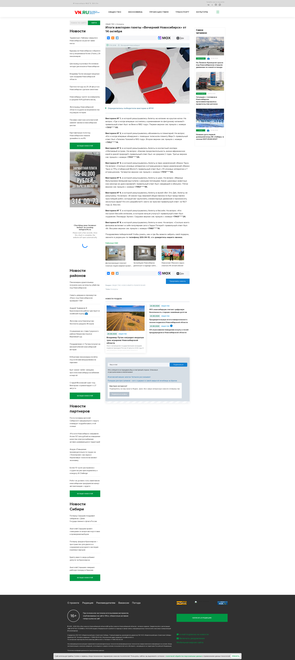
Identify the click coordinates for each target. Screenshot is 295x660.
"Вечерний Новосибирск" (130, 45)
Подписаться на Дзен (119, 394)
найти (94, 23)
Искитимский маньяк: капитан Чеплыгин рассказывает (129, 377)
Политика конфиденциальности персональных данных (85, 650)
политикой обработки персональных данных (184, 656)
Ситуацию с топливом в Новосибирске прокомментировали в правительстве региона (207, 100)
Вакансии (123, 602)
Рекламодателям (105, 602)
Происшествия (159, 12)
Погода (136, 602)
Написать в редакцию (202, 618)
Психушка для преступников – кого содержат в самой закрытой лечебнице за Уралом (142, 381)
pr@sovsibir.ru (99, 639)
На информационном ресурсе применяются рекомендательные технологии (92, 644)
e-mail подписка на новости (194, 634)
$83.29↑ (95, 3)
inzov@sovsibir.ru (128, 637)
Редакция (87, 602)
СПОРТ (201, 130)
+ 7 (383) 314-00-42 (96, 637)
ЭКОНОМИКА (201, 93)
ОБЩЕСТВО (122, 334)
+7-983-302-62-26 (117, 639)
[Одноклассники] (112, 38)
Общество (114, 12)
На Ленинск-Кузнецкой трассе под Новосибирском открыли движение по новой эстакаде (209, 65)
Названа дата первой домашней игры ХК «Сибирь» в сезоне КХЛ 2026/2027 (210, 136)
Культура (202, 12)
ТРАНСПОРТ (200, 58)
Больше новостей (85, 146)
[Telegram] (117, 38)
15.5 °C (88, 3)
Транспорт (182, 12)
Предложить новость (178, 281)
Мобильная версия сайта (190, 642)
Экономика (135, 12)
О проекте (73, 602)
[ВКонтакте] (108, 38)
